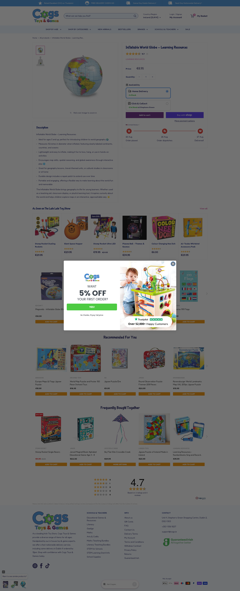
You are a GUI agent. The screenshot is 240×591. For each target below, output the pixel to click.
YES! (92, 307)
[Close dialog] (173, 264)
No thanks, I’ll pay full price (91, 315)
